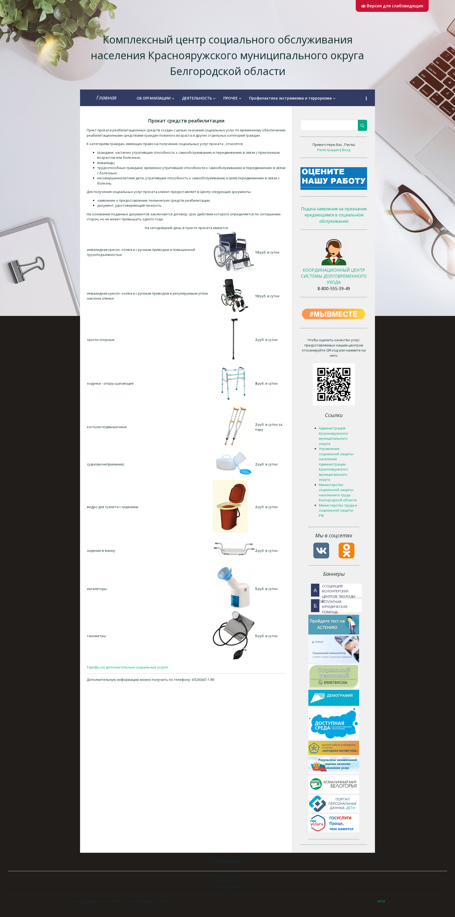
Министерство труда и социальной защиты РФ (338, 510)
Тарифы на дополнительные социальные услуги (127, 667)
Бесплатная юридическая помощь (330, 605)
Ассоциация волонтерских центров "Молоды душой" (333, 590)
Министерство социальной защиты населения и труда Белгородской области (338, 492)
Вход (346, 149)
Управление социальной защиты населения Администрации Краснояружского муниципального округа (336, 464)
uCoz (381, 901)
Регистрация (328, 149)
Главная (106, 97)
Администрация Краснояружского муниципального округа (333, 436)
